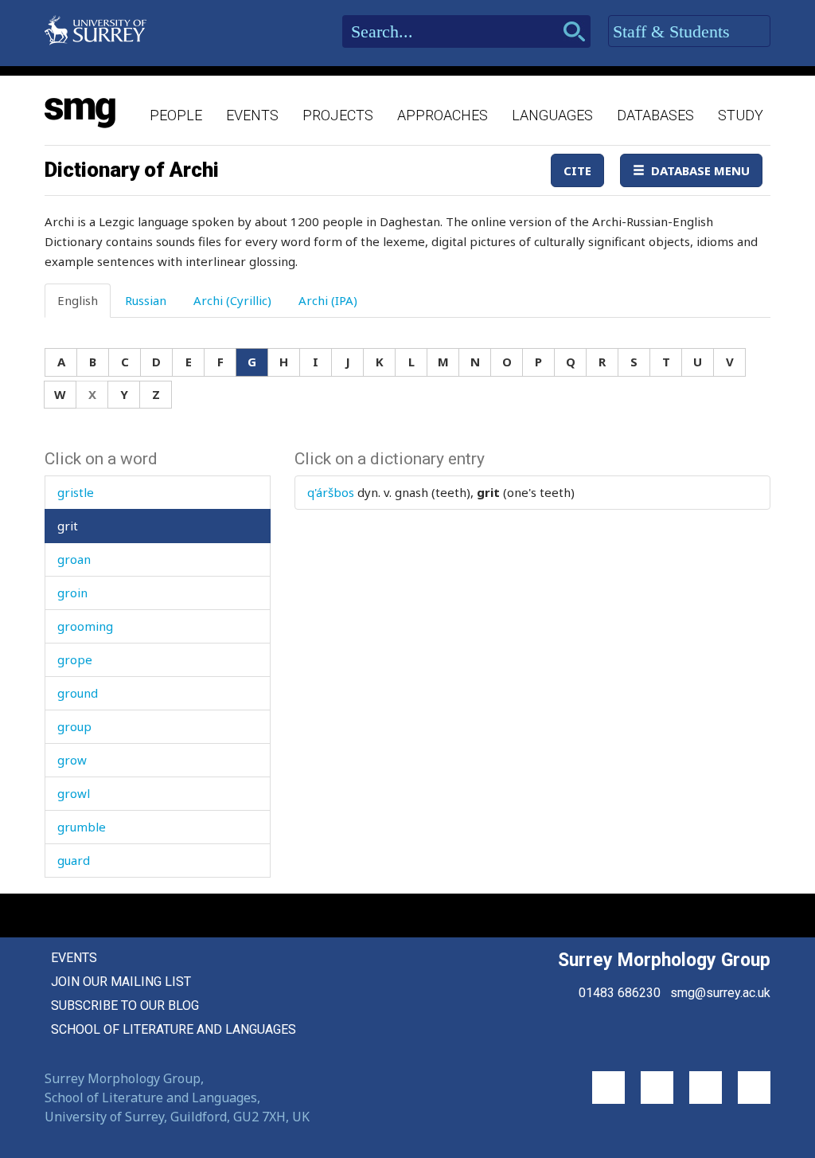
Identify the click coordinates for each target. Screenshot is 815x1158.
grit (67, 526)
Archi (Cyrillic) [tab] (232, 300)
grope (74, 659)
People (176, 115)
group (74, 726)
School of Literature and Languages (173, 1029)
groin (72, 593)
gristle (75, 492)
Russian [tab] (145, 300)
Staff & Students (674, 31)
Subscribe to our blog (125, 1005)
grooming (85, 626)
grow (72, 760)
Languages (552, 115)
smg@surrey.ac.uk (720, 992)
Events (252, 115)
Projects (337, 115)
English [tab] (77, 300)
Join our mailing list (121, 981)
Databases (655, 115)
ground (77, 693)
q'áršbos (330, 492)
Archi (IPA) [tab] (327, 300)
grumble (81, 827)
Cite (577, 170)
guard (73, 860)
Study (740, 115)
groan (74, 559)
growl (73, 793)
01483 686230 (620, 992)
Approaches (442, 115)
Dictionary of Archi (132, 170)
